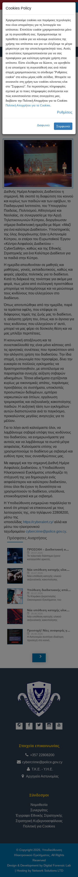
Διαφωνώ (43, 125)
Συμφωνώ (63, 126)
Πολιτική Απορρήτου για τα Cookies (28, 105)
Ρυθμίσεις (64, 112)
